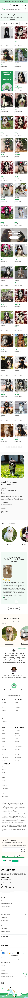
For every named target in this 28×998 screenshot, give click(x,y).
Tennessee (4, 791)
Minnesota (4, 744)
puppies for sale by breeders (14, 695)
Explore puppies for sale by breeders (9, 900)
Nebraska (4, 749)
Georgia (3, 775)
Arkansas (4, 769)
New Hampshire (18, 746)
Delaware (17, 733)
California (4, 702)
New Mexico (18, 705)
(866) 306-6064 (7, 879)
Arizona (16, 702)
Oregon (3, 716)
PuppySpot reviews (5, 931)
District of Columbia (19, 736)
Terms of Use (4, 965)
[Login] (25, 5)
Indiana (3, 733)
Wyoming (4, 724)
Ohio (3, 755)
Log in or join (4, 917)
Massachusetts (18, 744)
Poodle (9, 544)
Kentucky (4, 777)
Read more (12, 18)
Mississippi (4, 783)
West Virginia (5, 796)
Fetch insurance (4, 925)
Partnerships (4, 928)
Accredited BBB (4, 973)
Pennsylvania (18, 755)
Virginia (3, 794)
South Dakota (5, 757)
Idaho (3, 707)
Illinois (3, 730)
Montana (4, 710)
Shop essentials (4, 909)
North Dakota (5, 752)
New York (17, 752)
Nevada (3, 713)
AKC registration (4, 920)
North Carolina (5, 785)
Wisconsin (4, 760)
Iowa (3, 736)
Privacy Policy (4, 967)
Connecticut (17, 730)
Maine (16, 738)
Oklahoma (17, 707)
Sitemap (3, 970)
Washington (4, 721)
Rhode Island (18, 757)
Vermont (17, 760)
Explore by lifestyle (5, 906)
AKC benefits (4, 923)
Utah (3, 718)
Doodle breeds (9, 644)
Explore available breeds (6, 903)
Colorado (4, 705)
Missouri (3, 746)
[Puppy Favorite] (12, 28)
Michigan (3, 741)
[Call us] (23, 5)
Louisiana (4, 780)
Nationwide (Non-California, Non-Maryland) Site (11, 979)
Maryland (17, 741)
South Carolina (5, 788)
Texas (16, 710)
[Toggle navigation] (2, 5)
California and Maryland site (7, 976)
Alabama (4, 767)
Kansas (3, 738)
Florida (3, 772)
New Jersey (17, 749)
